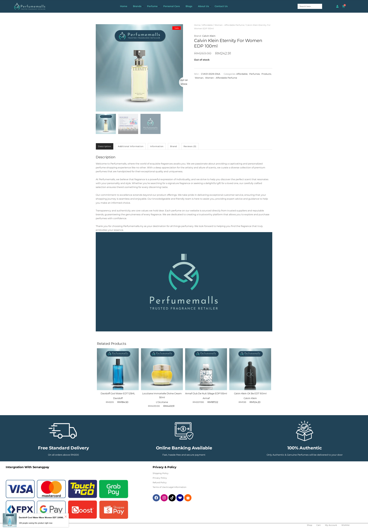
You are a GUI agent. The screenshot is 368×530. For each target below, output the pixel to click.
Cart (318, 525)
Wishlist (345, 525)
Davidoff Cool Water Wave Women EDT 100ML (41, 517)
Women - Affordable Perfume (229, 25)
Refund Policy (160, 482)
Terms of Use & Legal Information (169, 487)
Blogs (189, 6)
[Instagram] (164, 497)
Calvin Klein (208, 36)
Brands (137, 6)
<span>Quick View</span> (133, 361)
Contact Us (221, 6)
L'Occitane (162, 402)
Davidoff (118, 398)
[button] (133, 354)
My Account (331, 525)
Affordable (207, 25)
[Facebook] (156, 497)
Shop (309, 525)
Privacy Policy (160, 478)
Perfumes (254, 74)
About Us (203, 6)
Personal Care (171, 6)
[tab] (104, 146)
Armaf (206, 398)
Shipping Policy (160, 473)
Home (123, 6)
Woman (199, 77)
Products (266, 74)
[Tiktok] (172, 497)
